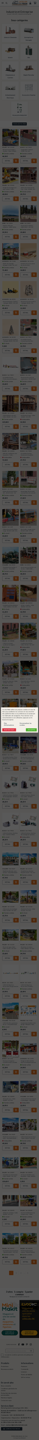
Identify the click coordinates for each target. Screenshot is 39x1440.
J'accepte (31, 730)
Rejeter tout (9, 730)
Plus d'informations (9, 724)
